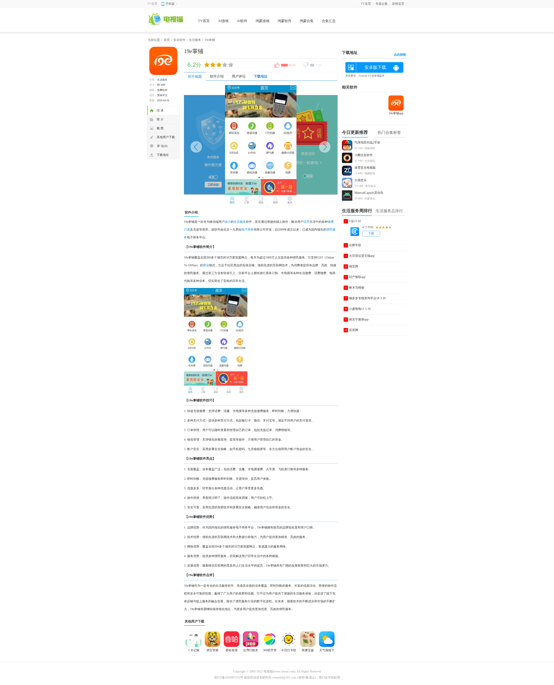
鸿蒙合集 (307, 21)
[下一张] (299, 144)
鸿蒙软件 (284, 21)
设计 (228, 221)
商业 (206, 265)
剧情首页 (398, 3)
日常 (306, 221)
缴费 (331, 221)
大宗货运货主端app (362, 255)
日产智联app (357, 277)
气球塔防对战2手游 (367, 142)
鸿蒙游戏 (262, 21)
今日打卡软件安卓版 (288, 652)
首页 (167, 40)
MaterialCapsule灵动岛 (368, 192)
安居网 (353, 330)
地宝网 (353, 266)
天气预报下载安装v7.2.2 (326, 652)
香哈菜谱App (231, 652)
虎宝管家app (212, 652)
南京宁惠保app (359, 319)
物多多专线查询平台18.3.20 (367, 298)
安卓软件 (179, 40)
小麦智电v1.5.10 (359, 308)
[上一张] (222, 144)
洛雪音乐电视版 (365, 167)
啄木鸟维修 (356, 287)
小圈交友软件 (363, 155)
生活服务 (195, 40)
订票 (187, 229)
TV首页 (152, 3)
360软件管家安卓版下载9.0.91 (269, 652)
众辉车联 (355, 245)
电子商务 (248, 229)
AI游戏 (223, 21)
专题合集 (381, 3)
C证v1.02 (355, 221)
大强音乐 (360, 180)
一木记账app (193, 652)
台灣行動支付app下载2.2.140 (250, 652)
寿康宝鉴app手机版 (307, 652)
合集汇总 (329, 21)
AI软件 (242, 21)
